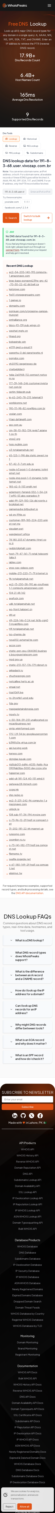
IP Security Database (27, 1270)
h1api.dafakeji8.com (20, 419)
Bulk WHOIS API (27, 1228)
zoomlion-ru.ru (17, 839)
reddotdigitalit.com (20, 548)
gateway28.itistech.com (23, 784)
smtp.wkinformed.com (22, 728)
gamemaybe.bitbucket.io (23, 509)
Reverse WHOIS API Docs (27, 1390)
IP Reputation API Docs (27, 1427)
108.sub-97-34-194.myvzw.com (27, 814)
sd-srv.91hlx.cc (17, 514)
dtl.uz (12, 614)
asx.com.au (15, 424)
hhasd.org (14, 336)
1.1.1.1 (26, 201)
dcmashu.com (17, 305)
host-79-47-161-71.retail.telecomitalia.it (28, 555)
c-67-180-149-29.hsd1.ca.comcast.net (28, 866)
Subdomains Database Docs (27, 1476)
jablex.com (15, 562)
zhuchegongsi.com (20, 675)
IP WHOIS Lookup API (27, 1210)
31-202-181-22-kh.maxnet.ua (26, 828)
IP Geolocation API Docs (27, 1433)
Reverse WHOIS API (27, 1161)
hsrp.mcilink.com (18, 444)
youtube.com (12, 201)
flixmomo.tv (15, 853)
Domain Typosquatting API (28, 1222)
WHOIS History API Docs (27, 1384)
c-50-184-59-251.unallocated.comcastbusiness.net (28, 721)
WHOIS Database (27, 1246)
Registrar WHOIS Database (27, 1319)
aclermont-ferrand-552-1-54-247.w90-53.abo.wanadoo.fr (28, 493)
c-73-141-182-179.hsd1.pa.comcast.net (28, 846)
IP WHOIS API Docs (27, 1439)
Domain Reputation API (27, 1167)
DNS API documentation (29, 893)
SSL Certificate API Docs (27, 1415)
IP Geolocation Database (27, 1264)
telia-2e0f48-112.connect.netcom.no (28, 376)
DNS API (27, 1173)
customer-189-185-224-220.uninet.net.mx (28, 521)
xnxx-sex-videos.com (21, 567)
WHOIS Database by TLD (27, 1325)
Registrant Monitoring (27, 1354)
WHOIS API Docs (27, 1372)
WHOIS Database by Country (27, 1313)
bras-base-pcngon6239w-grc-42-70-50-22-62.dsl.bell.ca (28, 282)
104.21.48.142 (17, 592)
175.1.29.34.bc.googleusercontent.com (28, 735)
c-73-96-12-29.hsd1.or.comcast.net (28, 821)
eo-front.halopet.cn (20, 609)
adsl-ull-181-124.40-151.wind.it (26, 778)
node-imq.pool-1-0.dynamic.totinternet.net (28, 479)
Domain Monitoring (27, 1342)
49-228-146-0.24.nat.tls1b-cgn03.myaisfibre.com (28, 622)
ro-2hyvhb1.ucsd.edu (21, 697)
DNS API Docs (28, 1396)
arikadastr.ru (16, 670)
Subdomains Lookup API (27, 1179)
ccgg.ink (14, 789)
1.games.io (15, 300)
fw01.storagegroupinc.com (24, 294)
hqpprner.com (17, 773)
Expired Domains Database (27, 1295)
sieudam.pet (16, 528)
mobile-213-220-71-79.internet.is (28, 573)
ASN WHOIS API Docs (27, 1445)
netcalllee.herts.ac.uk (21, 681)
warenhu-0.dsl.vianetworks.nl (26, 352)
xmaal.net (14, 686)
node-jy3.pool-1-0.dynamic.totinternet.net (28, 471)
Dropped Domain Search (27, 1301)
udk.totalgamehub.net (22, 603)
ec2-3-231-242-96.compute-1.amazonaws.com (28, 802)
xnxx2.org (14, 438)
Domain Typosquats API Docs (27, 1409)
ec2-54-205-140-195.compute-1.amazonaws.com (28, 273)
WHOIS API (27, 1149)
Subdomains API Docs (27, 1421)
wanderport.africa (19, 534)
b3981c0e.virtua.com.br (22, 742)
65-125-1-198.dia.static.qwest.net (28, 457)
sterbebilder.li (16, 369)
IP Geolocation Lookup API (27, 1198)
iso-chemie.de (17, 634)
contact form (12, 249)
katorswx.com (17, 289)
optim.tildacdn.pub (20, 391)
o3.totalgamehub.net (21, 449)
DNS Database (27, 1252)
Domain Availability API (27, 1186)
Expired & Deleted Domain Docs (27, 1457)
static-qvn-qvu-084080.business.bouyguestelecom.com (28, 652)
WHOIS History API (27, 1155)
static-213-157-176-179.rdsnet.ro (28, 664)
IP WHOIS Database (27, 1277)
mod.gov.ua (15, 659)
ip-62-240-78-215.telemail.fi (26, 397)
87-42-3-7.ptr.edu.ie (21, 463)
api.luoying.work (18, 748)
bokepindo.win (17, 341)
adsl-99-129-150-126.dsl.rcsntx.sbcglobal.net (28, 502)
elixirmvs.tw (15, 873)
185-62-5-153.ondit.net (23, 486)
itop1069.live (16, 692)
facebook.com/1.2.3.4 (16, 207)
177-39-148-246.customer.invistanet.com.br (28, 385)
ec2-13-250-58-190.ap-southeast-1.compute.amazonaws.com (29, 586)
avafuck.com (16, 598)
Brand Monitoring (27, 1348)
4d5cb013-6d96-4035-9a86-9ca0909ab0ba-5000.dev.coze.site (28, 766)
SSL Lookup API (27, 1192)
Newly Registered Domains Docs (27, 1451)
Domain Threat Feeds (27, 1307)
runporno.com (17, 834)
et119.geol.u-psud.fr (20, 347)
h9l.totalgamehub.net (21, 628)
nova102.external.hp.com (23, 639)
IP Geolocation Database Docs (27, 1482)
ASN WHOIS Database (27, 1283)
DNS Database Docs (27, 1470)
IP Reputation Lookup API (27, 1204)
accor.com (15, 645)
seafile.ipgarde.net (20, 859)
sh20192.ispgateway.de (23, 363)
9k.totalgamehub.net (21, 578)
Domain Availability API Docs (27, 1402)
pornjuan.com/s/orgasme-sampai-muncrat (28, 313)
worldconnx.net (18, 402)
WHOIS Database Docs (27, 1464)
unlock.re (14, 809)
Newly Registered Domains (27, 1289)
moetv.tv (14, 714)
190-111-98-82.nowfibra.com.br (27, 408)
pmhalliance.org (18, 319)
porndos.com (16, 358)
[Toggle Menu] (49, 5)
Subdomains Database (27, 1258)
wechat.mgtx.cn (18, 330)
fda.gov (13, 703)
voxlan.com (15, 413)
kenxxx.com (15, 753)
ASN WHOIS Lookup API (27, 1216)
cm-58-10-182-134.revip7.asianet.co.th (28, 432)
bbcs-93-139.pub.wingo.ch (24, 325)
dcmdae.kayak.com (20, 759)
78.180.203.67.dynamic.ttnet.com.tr (27, 541)
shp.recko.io (16, 795)
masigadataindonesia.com (24, 708)
